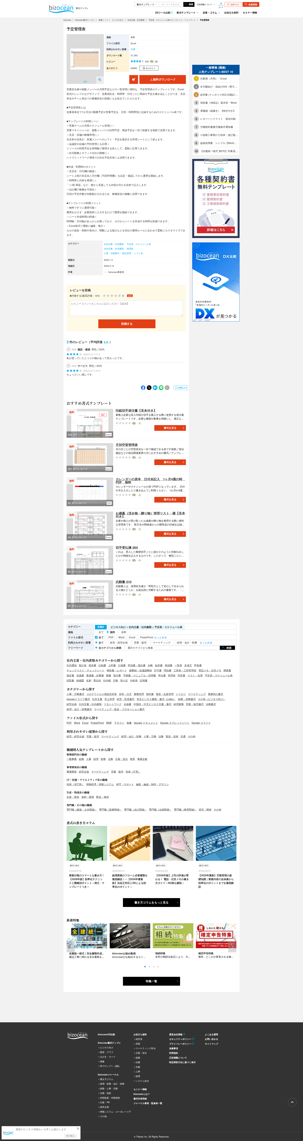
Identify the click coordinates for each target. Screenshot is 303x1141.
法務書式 (211, 704)
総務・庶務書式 (187, 699)
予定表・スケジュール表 (139, 244)
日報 (115, 680)
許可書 (158, 670)
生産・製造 (73, 797)
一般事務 (72, 759)
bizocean (67, 19)
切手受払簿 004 (127, 547)
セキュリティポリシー (180, 1038)
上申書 (112, 665)
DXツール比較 (162, 12)
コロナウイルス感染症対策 (101, 694)
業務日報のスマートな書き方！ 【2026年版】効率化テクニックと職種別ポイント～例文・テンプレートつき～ (86, 880)
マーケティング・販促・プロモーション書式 (119, 709)
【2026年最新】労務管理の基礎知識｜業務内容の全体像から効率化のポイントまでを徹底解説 (216, 880)
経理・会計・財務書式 (79, 709)
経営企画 (72, 704)
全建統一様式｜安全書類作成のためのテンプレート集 (99, 953)
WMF (109, 723)
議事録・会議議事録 (140, 670)
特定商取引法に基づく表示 (182, 1062)
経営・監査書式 (125, 699)
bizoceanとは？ (142, 1093)
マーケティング (197, 694)
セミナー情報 (250, 12)
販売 (120, 771)
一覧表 (178, 665)
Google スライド (201, 723)
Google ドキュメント (146, 723)
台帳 (150, 665)
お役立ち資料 (231, 12)
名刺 (88, 680)
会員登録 (252, 4)
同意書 (181, 675)
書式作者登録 (140, 1098)
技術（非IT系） (75, 784)
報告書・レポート (117, 670)
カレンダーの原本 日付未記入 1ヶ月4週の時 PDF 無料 (150, 480)
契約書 (150, 694)
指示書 (117, 675)
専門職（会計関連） (135, 809)
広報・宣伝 (121, 759)
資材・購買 (87, 797)
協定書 (70, 675)
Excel (85, 723)
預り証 (124, 680)
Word (77, 723)
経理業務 (179, 704)
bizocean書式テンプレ (85, 19)
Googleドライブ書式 (78, 699)
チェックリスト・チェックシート (85, 670)
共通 (133, 49)
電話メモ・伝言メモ (210, 670)
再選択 (101, 627)
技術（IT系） (133, 771)
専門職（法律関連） (160, 809)
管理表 (130, 248)
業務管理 (139, 694)
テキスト (119, 723)
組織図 (80, 680)
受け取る (70, 1136)
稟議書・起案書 (95, 675)
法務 (160, 736)
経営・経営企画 (75, 736)
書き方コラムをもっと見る (151, 902)
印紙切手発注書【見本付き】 (136, 410)
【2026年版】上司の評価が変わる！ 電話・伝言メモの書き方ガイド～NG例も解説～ (172, 879)
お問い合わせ (211, 1038)
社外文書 (97, 699)
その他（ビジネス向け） (212, 699)
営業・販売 (92, 736)
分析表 (134, 680)
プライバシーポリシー (180, 1043)
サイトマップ (211, 1043)
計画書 (122, 665)
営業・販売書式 (195, 704)
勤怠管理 (126, 253)
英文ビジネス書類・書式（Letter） (156, 699)
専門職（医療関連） (110, 809)
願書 (108, 675)
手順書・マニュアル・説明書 (139, 675)
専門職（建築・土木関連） (82, 809)
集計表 (82, 665)
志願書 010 (123, 581)
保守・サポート (125, 784)
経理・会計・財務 (131, 736)
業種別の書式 (215, 694)
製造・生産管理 (165, 694)
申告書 (198, 665)
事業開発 (72, 771)
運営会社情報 (176, 1034)
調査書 (227, 670)
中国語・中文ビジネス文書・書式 (152, 704)
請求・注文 (125, 694)
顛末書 (92, 665)
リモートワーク (113, 704)
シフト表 (138, 253)
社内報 (107, 680)
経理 (95, 759)
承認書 (168, 665)
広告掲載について (204, 4)
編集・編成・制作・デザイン (152, 784)
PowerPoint (97, 723)
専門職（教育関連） (185, 809)
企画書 (127, 704)
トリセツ (181, 694)
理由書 (167, 670)
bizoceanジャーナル (108, 1074)
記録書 (102, 665)
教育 (132, 759)
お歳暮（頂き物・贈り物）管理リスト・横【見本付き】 (150, 515)
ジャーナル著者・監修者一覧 (148, 1103)
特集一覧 (151, 981)
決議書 (80, 675)
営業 (113, 771)
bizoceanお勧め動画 (124, 953)
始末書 (159, 665)
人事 (88, 759)
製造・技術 (172, 736)
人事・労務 (150, 736)
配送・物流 (102, 797)
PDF (69, 723)
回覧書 (70, 680)
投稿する (127, 323)
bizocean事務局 (116, 272)
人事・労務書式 (111, 253)
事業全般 (142, 759)
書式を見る (170, 428)
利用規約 (173, 1052)
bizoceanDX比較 (106, 1034)
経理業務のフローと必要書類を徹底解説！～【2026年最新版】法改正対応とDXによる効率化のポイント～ (130, 880)
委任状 (97, 680)
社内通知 (72, 665)
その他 (191, 736)
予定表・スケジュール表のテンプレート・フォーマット (172, 19)
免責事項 (173, 1048)
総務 (81, 759)
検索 (191, 4)
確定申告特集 (206, 953)
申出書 (162, 675)
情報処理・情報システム (100, 784)
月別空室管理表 (127, 444)
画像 (129, 723)
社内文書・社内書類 (136, 19)
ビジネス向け (118, 19)
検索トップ (104, 19)
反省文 (188, 665)
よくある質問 (211, 1034)
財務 (103, 759)
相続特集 (160, 953)
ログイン (234, 4)
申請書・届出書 (137, 665)
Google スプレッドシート (174, 723)
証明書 (143, 680)
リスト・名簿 (195, 675)
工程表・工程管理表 (185, 670)
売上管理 (109, 699)
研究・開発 (205, 809)
